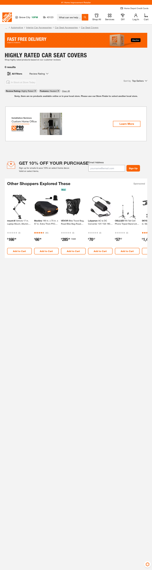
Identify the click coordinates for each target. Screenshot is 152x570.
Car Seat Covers (89, 27)
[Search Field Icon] (85, 17)
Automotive (17, 27)
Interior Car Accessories (39, 27)
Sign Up (133, 168)
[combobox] (69, 17)
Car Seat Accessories (66, 27)
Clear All (66, 91)
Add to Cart (19, 251)
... (6, 28)
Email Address (96, 162)
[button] (135, 81)
